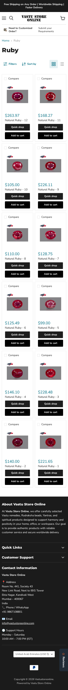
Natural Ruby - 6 (15, 328)
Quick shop (17, 127)
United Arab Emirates (32, 654)
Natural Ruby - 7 (48, 258)
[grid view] (53, 64)
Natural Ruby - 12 (16, 120)
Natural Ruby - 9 (48, 189)
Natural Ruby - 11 (49, 120)
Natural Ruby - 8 (15, 258)
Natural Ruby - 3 (48, 397)
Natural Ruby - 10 (16, 189)
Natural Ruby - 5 (48, 328)
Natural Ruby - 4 (15, 397)
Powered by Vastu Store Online (34, 683)
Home (5, 40)
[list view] (62, 64)
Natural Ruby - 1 (48, 466)
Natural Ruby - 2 (15, 466)
